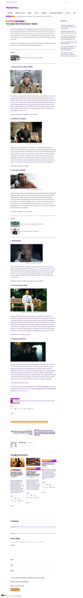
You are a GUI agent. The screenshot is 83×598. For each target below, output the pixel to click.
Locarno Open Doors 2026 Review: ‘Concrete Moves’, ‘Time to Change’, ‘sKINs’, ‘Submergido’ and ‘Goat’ (68, 37)
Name (12, 559)
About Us (68, 13)
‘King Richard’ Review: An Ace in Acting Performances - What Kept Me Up (36, 533)
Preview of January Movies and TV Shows (23, 16)
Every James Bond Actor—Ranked (29, 231)
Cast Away (13, 421)
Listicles (36, 13)
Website (12, 570)
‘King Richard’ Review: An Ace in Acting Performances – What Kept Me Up (36, 526)
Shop (74, 13)
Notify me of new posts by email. (17, 585)
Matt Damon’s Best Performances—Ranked (31, 57)
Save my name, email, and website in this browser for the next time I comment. (28, 577)
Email (12, 565)
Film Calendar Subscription (56, 13)
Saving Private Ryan (35, 421)
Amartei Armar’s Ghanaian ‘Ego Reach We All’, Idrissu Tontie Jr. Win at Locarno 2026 (68, 27)
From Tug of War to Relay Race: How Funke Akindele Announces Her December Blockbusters (68, 48)
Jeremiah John (10, 25)
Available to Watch (20, 13)
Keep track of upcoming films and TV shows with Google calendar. (37, 400)
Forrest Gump (22, 421)
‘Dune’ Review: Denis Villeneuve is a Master (31, 224)
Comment (13, 545)
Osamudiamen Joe (31, 477)
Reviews (29, 13)
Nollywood (9, 13)
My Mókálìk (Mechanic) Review (48, 464)
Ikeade (13, 477)
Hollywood (28, 421)
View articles (30, 442)
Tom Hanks (45, 421)
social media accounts (22, 390)
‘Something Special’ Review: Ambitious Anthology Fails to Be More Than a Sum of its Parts (33, 473)
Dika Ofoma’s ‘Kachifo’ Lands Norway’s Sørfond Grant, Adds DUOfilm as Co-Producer (17, 474)
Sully (41, 421)
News (12, 470)
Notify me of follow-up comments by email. (19, 581)
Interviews (44, 13)
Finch (17, 421)
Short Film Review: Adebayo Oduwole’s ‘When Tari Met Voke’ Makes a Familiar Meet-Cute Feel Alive (69, 54)
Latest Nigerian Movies (10, 21)
